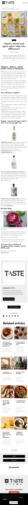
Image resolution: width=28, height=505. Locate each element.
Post (8, 8)
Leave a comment (14, 307)
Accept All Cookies (13, 502)
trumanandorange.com (6, 152)
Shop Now (14, 492)
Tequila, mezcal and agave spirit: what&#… (11, 9)
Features (12, 8)
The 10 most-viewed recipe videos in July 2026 (6, 402)
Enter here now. (5, 252)
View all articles (8, 299)
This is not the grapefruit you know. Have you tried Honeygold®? (7, 434)
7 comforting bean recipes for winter (20, 401)
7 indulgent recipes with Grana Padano (20, 433)
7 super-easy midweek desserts (7, 372)
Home (4, 8)
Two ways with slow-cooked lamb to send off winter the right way (7, 344)
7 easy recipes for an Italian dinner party (20, 343)
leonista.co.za (9, 205)
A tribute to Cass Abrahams (20, 372)
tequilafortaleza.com (6, 150)
